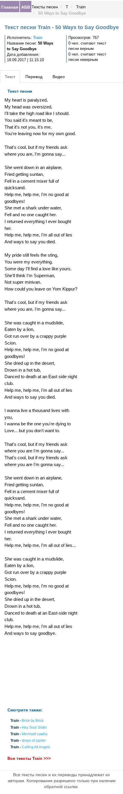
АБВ (25, 7)
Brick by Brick (33, 721)
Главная (9, 7)
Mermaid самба (34, 734)
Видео (59, 76)
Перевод (33, 76)
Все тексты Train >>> (29, 758)
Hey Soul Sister (34, 727)
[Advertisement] (41, 672)
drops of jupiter (34, 740)
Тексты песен (45, 6)
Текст (10, 76)
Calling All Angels (36, 747)
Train (81, 6)
